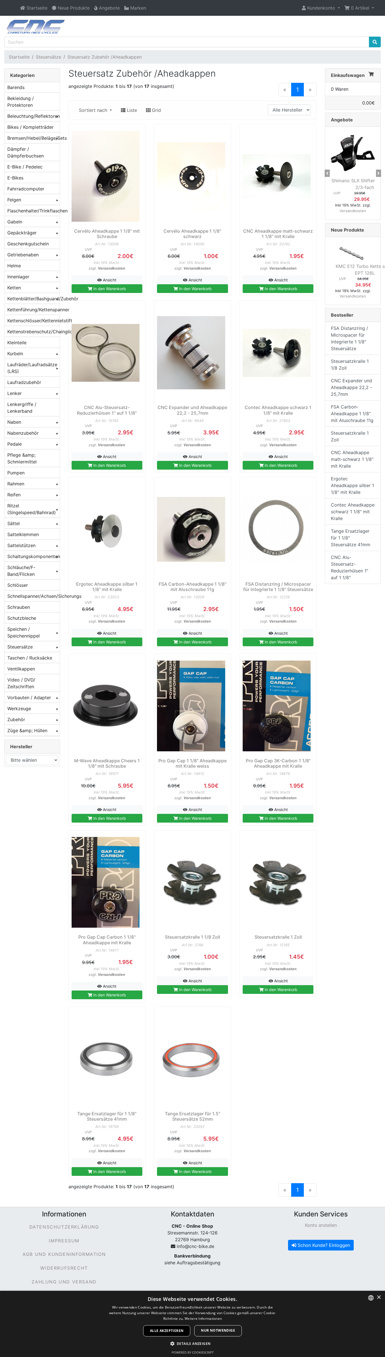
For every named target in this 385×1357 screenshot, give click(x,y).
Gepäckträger (22, 233)
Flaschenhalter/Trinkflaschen (33, 211)
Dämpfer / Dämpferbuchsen (25, 152)
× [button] (379, 1297)
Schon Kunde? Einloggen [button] (323, 1245)
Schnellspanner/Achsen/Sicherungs (33, 596)
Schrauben (18, 607)
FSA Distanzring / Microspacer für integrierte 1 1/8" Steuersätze (349, 338)
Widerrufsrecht (64, 1268)
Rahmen (15, 484)
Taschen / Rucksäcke (29, 658)
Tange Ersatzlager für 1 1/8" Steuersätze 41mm (350, 537)
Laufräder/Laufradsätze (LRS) (32, 368)
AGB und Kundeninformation (64, 1254)
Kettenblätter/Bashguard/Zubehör (33, 298)
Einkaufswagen (348, 75)
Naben (14, 422)
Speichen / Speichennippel (23, 632)
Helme (14, 265)
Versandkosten (111, 268)
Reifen (14, 495)
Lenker (14, 393)
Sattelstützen (21, 545)
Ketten (14, 287)
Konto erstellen (321, 1225)
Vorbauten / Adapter (29, 697)
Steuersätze (48, 57)
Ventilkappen (21, 669)
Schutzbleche (21, 618)
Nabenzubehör (23, 433)
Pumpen (16, 473)
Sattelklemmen (23, 534)
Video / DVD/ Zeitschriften (21, 683)
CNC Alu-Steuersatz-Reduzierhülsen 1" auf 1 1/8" (349, 567)
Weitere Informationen (203, 1318)
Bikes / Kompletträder (30, 127)
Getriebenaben (23, 254)
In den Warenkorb (109, 288)
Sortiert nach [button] (94, 110)
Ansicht (109, 279)
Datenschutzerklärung (64, 1227)
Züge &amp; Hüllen (27, 730)
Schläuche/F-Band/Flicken (21, 571)
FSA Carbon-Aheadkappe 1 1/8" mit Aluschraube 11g (352, 413)
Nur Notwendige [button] (218, 1330)
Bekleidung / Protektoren (20, 101)
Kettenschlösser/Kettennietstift (33, 320)
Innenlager (18, 276)
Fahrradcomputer (25, 189)
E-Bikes (15, 178)
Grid (156, 110)
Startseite (19, 57)
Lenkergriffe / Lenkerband (21, 407)
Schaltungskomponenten (33, 556)
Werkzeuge (19, 708)
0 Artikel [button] (360, 8)
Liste (131, 110)
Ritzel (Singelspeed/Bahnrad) (31, 509)
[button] (321, 8)
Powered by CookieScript (193, 1352)
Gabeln (14, 222)
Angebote (342, 120)
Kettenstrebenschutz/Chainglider (33, 331)
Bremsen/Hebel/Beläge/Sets (33, 138)
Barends (16, 87)
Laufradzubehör (24, 382)
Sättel (13, 523)
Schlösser (17, 585)
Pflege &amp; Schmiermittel (22, 458)
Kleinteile (16, 342)
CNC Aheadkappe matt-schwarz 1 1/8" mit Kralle (352, 459)
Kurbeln (15, 353)
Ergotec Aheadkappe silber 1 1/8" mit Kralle (352, 485)
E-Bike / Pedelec (25, 167)
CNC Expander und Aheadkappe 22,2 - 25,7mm (351, 387)
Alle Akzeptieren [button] (166, 1330)
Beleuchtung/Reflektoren (33, 116)
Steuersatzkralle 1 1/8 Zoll (350, 364)
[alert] (192, 1324)
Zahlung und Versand (64, 1282)
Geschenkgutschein (28, 243)
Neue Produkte (347, 230)
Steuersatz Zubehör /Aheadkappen (104, 57)
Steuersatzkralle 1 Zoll (350, 436)
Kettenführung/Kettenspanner (33, 309)
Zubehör (16, 719)
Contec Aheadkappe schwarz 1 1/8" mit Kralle (353, 511)
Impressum (64, 1240)
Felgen (14, 200)
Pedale (14, 444)
